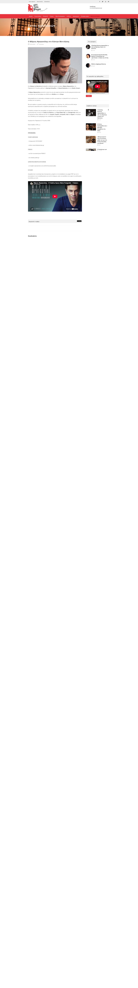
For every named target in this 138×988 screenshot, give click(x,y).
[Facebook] (99, 1)
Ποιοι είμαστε (32, 1)
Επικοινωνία (40, 1)
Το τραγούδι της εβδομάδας (95, 76)
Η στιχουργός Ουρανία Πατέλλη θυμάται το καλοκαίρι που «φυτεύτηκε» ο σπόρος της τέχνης (99, 56)
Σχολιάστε (41, 44)
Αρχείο (89, 95)
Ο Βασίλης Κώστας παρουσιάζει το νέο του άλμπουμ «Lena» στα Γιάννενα (100, 47)
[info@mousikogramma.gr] (108, 1)
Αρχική (98, 27)
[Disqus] (55, 257)
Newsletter (47, 1)
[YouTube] (105, 1)
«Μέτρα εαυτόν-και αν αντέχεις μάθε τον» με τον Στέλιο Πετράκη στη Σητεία (102, 140)
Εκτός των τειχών (105, 27)
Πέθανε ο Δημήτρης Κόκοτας (98, 64)
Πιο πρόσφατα (92, 41)
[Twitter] (102, 1)
